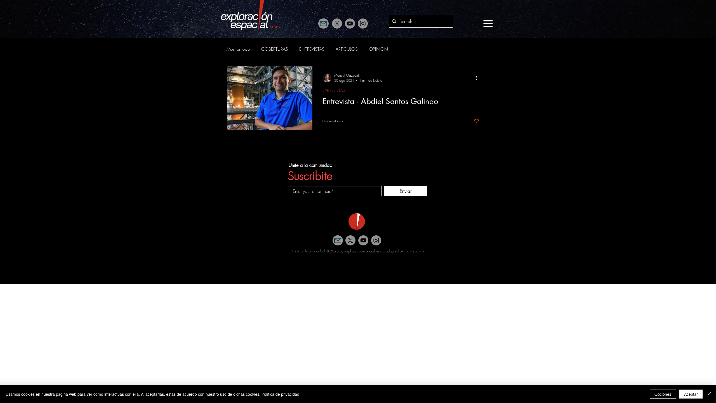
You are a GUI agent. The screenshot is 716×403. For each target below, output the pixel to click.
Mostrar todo (238, 49)
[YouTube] (350, 23)
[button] (488, 24)
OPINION (378, 49)
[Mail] (323, 23)
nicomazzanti (414, 251)
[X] (337, 23)
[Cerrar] (709, 394)
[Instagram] (363, 23)
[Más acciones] (478, 77)
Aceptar (691, 394)
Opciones (662, 394)
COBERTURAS (274, 49)
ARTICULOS (347, 49)
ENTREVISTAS (311, 49)
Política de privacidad (308, 251)
